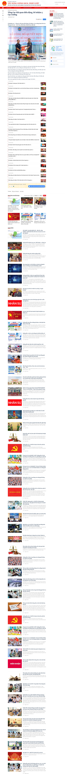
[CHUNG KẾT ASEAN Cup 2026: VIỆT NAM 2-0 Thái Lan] (27, 201)
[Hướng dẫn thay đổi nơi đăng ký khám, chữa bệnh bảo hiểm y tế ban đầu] (27, 216)
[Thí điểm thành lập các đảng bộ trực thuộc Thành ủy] (15, 539)
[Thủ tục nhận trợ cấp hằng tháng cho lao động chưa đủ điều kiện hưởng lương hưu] (15, 572)
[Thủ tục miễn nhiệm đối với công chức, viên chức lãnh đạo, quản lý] (15, 663)
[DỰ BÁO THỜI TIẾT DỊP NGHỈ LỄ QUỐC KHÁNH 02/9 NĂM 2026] (14, 216)
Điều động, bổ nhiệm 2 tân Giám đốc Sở (16, 119)
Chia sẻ (44, 19)
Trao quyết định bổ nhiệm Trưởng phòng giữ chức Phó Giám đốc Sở (22, 124)
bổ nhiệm (21, 191)
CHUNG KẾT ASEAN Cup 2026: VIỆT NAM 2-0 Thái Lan (26, 207)
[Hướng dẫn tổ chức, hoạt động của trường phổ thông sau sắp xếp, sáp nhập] (15, 481)
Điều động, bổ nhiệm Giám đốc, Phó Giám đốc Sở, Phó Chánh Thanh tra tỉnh (23, 175)
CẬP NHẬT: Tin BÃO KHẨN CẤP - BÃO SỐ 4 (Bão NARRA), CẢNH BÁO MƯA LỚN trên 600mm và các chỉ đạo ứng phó (13, 208)
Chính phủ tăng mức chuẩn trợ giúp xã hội (31, 253)
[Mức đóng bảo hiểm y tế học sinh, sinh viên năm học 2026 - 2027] (15, 369)
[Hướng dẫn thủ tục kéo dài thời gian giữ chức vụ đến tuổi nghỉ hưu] (15, 303)
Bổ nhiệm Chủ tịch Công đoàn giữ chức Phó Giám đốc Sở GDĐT (21, 114)
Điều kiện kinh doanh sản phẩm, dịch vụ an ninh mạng (34, 513)
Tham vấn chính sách (17, 7)
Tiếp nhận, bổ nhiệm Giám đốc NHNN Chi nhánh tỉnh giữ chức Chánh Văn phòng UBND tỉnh (23, 99)
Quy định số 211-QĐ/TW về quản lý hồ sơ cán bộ (33, 752)
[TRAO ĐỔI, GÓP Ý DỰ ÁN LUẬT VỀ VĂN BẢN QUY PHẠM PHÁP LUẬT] (15, 437)
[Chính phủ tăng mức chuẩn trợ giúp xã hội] (15, 257)
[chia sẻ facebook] (3, 11)
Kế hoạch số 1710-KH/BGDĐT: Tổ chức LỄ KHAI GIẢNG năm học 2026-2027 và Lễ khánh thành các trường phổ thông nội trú (34, 468)
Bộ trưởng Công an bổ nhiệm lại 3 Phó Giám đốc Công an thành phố (22, 134)
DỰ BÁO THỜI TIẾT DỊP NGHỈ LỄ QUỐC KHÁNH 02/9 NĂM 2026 (14, 223)
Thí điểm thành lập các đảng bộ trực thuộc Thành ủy (34, 535)
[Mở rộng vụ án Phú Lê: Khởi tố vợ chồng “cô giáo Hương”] (40, 201)
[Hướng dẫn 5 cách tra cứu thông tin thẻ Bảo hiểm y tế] (40, 216)
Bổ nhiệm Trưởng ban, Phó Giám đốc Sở (16, 83)
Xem (44, 195)
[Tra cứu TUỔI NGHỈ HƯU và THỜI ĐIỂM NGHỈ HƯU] (51, 35)
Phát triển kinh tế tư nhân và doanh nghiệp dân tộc (56, 7)
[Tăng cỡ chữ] (2, 17)
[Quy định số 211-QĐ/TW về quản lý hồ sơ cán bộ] (15, 756)
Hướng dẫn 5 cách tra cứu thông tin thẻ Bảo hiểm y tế (39, 222)
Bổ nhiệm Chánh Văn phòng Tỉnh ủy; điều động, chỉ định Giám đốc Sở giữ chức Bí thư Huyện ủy (23, 130)
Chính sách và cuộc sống (27, 7)
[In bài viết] (3, 15)
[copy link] (3, 13)
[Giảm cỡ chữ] (2, 20)
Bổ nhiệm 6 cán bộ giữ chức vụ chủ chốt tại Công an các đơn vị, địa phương (23, 88)
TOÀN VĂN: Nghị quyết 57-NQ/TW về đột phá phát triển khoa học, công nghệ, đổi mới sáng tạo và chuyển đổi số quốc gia (58, 23)
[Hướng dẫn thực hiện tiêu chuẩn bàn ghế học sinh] (15, 348)
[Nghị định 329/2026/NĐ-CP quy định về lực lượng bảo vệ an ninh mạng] (15, 687)
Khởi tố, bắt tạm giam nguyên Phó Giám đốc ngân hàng (34, 422)
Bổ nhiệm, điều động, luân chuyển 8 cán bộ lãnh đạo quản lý (20, 149)
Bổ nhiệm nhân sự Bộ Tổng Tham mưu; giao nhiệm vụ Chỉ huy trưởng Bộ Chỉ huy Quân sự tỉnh (23, 155)
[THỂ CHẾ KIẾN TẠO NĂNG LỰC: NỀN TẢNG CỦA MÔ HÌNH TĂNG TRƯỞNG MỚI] (15, 414)
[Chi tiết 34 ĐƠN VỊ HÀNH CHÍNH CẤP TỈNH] (51, 30)
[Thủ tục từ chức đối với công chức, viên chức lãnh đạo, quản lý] (15, 606)
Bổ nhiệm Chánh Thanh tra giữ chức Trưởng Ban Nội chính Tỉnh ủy (21, 109)
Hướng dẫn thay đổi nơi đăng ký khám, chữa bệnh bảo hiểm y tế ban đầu (27, 223)
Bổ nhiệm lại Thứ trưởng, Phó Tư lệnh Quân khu (18, 165)
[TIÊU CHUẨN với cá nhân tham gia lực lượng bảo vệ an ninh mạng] (15, 652)
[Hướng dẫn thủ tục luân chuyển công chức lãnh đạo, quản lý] (15, 402)
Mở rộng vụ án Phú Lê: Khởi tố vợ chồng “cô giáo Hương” (40, 207)
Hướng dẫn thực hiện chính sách (39, 7)
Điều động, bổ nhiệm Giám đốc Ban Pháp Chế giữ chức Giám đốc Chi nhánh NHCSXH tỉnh (23, 104)
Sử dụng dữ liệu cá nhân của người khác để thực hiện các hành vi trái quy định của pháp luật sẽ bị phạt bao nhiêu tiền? (34, 277)
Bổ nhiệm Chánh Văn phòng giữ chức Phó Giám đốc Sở (19, 144)
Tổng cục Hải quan (15, 191)
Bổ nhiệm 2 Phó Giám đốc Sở (14, 93)
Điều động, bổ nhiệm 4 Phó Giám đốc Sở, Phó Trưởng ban (20, 180)
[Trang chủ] (4, 3)
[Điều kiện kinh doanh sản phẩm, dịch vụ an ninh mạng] (15, 517)
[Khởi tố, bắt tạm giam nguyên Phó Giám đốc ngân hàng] (15, 426)
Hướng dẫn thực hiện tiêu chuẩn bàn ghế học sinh (33, 344)
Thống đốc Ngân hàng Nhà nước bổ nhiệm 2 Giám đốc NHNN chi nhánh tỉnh (23, 139)
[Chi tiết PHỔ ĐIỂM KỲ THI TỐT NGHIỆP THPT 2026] (51, 40)
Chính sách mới (8, 7)
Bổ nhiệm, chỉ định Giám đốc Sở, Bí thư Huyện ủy (18, 160)
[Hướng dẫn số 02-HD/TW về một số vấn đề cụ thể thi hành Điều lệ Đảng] (15, 448)
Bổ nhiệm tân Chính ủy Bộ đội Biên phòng (16, 170)
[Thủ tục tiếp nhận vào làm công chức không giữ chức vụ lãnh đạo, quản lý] (15, 593)
